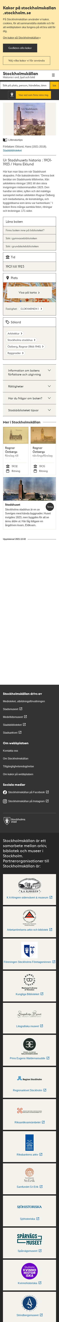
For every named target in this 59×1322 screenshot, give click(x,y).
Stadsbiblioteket (12, 150)
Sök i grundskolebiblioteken (22, 246)
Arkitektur (14, 333)
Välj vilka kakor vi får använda (26, 60)
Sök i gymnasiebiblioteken (21, 238)
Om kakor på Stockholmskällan (21, 37)
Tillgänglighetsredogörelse (18, 766)
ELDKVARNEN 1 (30, 308)
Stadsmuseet (10, 709)
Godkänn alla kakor (20, 48)
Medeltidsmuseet (13, 717)
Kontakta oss (10, 750)
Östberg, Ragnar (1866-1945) (24, 346)
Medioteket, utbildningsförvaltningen (24, 701)
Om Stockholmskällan (15, 758)
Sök (54, 85)
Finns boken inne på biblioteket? (25, 230)
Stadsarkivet (10, 732)
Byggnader (14, 353)
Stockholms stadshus (20, 340)
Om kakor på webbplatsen (18, 774)
